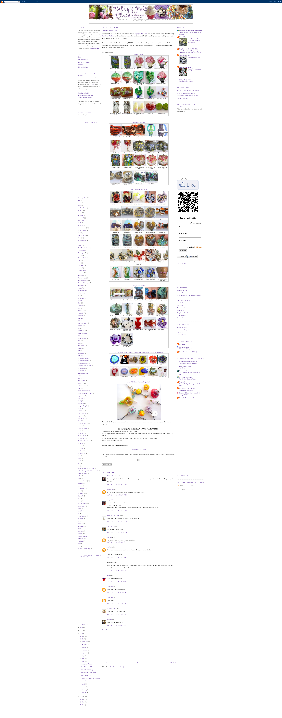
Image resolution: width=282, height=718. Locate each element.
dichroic (80, 293)
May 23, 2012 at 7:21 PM (116, 614)
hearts (79, 378)
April (83, 684)
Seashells (80, 483)
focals (79, 343)
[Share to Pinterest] (111, 464)
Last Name (182, 240)
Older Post (173, 663)
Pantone (80, 446)
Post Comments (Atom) (117, 667)
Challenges (81, 253)
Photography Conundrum (88, 672)
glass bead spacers (83, 363)
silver (79, 501)
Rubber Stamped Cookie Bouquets (88, 471)
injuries (80, 388)
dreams (80, 300)
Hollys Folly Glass (184, 79)
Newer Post (105, 663)
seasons (80, 486)
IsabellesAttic (111, 608)
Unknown (110, 489)
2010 (81, 699)
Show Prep (81, 493)
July (83, 656)
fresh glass (81, 346)
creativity (80, 273)
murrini (80, 431)
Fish (79, 336)
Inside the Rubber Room (85, 393)
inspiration (81, 396)
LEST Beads (81, 411)
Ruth (108, 576)
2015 (81, 630)
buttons (80, 243)
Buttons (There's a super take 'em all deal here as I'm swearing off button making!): (138, 352)
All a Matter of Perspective (186, 349)
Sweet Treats (81, 516)
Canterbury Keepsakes (183, 330)
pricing (80, 458)
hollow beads (82, 386)
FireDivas (182, 344)
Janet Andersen (181, 293)
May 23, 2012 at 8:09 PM (116, 625)
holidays (80, 383)
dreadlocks (81, 298)
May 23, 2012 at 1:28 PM (116, 571)
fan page (92, 84)
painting (80, 443)
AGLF (79, 205)
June (83, 659)
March (84, 687)
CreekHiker (182, 37)
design (80, 288)
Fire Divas (81, 330)
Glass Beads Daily (184, 55)
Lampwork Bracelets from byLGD (189, 393)
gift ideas (80, 356)
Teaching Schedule (182, 98)
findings (80, 326)
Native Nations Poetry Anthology (188, 363)
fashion (80, 318)
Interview (80, 398)
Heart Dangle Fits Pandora (186, 81)
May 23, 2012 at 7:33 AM (117, 484)
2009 (81, 702)
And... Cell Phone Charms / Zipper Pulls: (139, 382)
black (79, 233)
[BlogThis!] (105, 464)
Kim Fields (180, 305)
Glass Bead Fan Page (108, 36)
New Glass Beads (83, 59)
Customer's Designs (83, 283)
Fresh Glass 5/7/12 (86, 675)
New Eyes (182, 368)
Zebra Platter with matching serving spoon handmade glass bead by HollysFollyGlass (190, 51)
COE (79, 260)
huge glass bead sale (141, 34)
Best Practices (82, 228)
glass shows (81, 368)
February (84, 690)
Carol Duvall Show (83, 248)
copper (80, 268)
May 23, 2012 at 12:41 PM (117, 532)
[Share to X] (107, 464)
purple (80, 461)
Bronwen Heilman (182, 308)
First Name (183, 233)
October (84, 647)
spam (79, 508)
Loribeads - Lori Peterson (187, 388)
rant (79, 466)
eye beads (80, 310)
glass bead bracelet (83, 358)
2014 (81, 633)
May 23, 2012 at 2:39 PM (116, 582)
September (85, 650)
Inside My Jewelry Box (84, 391)
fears (79, 320)
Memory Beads (82, 428)
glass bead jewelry (83, 361)
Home (79, 57)
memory (80, 426)
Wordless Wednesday (84, 549)
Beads (79, 223)
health (79, 376)
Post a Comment (107, 630)
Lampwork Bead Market (85, 97)
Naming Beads (82, 436)
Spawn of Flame (184, 347)
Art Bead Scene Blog (185, 377)
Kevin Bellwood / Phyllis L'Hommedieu (189, 295)
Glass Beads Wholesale (84, 366)
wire (79, 546)
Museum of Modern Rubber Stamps (187, 95)
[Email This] (103, 464)
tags (79, 521)
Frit (79, 351)
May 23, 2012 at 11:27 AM (117, 510)
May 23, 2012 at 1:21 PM (116, 542)
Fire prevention (82, 333)
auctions (80, 215)
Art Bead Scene (82, 208)
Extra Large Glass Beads (139, 122)
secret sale (81, 488)
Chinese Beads (82, 258)
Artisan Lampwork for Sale (85, 95)
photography (81, 453)
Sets (79, 491)
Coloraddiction (184, 371)
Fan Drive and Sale (86, 667)
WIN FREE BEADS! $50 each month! (188, 91)
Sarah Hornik (181, 310)
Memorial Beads (82, 423)
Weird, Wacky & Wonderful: (138, 189)
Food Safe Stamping (185, 67)
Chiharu (179, 298)
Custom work (82, 278)
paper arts (80, 448)
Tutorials (80, 65)
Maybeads (182, 382)
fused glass (81, 353)
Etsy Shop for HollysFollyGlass (189, 49)
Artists (80, 213)
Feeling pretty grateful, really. (186, 390)
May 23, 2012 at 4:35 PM (116, 592)
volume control (82, 536)
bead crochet (81, 220)
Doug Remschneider (183, 313)
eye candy (81, 313)
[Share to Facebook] (109, 464)
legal (79, 408)
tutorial (80, 531)
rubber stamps (82, 473)
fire (79, 328)
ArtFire (80, 210)
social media (81, 506)
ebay (79, 303)
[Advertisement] (118, 646)
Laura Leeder (111, 526)
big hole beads (82, 230)
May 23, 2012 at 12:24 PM (117, 521)
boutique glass (82, 240)
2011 (81, 696)
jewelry (80, 401)
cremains (80, 275)
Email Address (184, 227)
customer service (83, 280)
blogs (79, 238)
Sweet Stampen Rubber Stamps (186, 93)
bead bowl (81, 218)
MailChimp (198, 247)
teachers (80, 523)
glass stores (81, 371)
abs (79, 200)
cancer (80, 245)
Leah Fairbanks (181, 303)
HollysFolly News (83, 67)
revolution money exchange (86, 468)
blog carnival (82, 235)
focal (79, 340)
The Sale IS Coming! (87, 670)
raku (79, 463)
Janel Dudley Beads (185, 366)
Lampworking (82, 406)
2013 (81, 636)
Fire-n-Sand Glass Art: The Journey (190, 352)
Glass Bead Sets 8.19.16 (194, 57)
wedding (80, 541)
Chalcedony (81, 250)
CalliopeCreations (112, 476)
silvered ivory (82, 503)
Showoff (80, 496)
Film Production (82, 323)
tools (79, 529)
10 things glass (82, 198)
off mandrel (81, 438)
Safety (79, 476)
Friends (80, 348)
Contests (80, 265)
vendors (80, 533)
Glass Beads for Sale (84, 93)
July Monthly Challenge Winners (188, 379)
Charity (80, 255)
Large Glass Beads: (139, 286)
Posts (181, 486)
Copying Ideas (82, 270)
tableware (80, 518)
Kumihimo (81, 403)
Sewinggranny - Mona (113, 515)
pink (79, 456)
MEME (80, 421)
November (85, 644)
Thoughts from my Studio (187, 398)
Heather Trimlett (181, 318)
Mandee (109, 619)
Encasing (80, 305)
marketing (81, 418)
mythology (81, 433)
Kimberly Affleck (182, 290)
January (84, 693)
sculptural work (82, 481)
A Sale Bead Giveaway (139, 450)
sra (78, 513)
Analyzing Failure (86, 664)
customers (81, 285)
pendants (80, 451)
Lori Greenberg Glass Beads (188, 361)
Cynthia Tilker (181, 315)
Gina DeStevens (181, 335)
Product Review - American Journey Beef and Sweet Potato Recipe (195, 40)
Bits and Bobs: (138, 54)
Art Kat (109, 537)
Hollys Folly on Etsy (84, 62)
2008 (81, 705)
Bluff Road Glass (182, 327)
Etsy (79, 308)
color (79, 263)
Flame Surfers (82, 338)
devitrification (82, 290)
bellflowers (81, 225)
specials (80, 511)
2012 (81, 639)
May (83, 661)
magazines (81, 416)
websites (80, 539)
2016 (81, 627)
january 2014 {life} (184, 395)
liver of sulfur (82, 413)
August (84, 653)
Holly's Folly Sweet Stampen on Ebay (190, 30)
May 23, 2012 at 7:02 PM (116, 603)
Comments (182, 489)
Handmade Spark (83, 373)
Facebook (80, 315)
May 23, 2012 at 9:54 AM (117, 495)
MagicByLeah (111, 500)
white (79, 544)
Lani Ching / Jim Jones (183, 300)
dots (79, 295)
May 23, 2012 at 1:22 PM (116, 557)
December (85, 641)
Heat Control (81, 381)
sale (79, 478)
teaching (80, 526)
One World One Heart (84, 441)
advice (80, 203)
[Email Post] (138, 460)
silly (79, 498)
